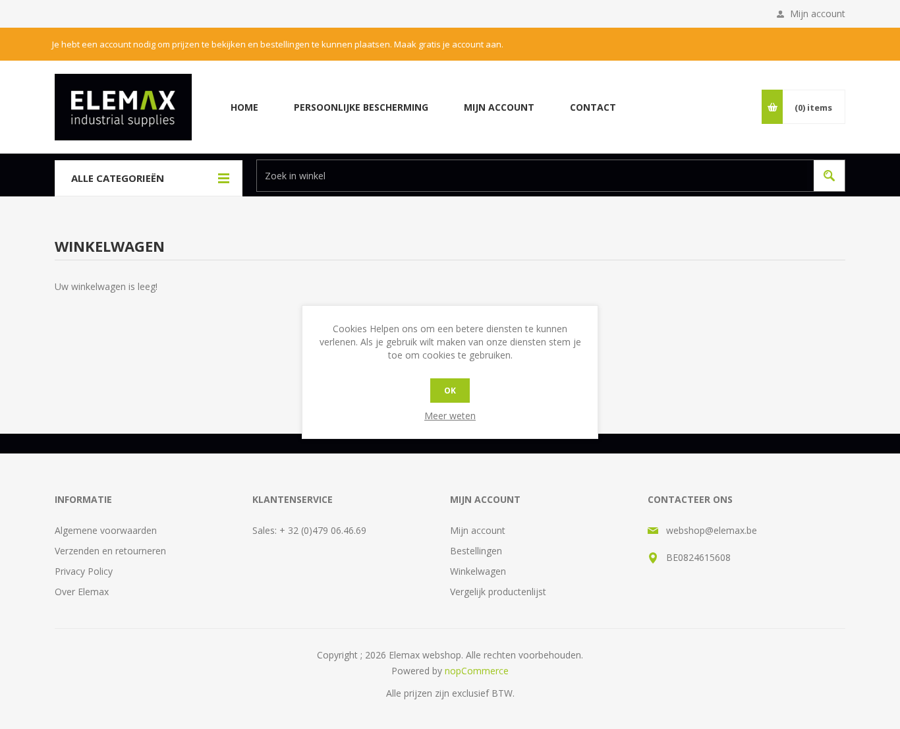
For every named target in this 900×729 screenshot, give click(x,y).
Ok (450, 390)
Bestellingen (476, 550)
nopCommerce (477, 670)
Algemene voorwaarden (106, 530)
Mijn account (817, 13)
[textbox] (532, 175)
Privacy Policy (84, 571)
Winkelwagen (478, 571)
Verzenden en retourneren (110, 550)
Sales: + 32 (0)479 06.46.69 (309, 530)
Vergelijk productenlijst (498, 591)
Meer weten (450, 415)
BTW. (503, 693)
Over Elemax (82, 591)
